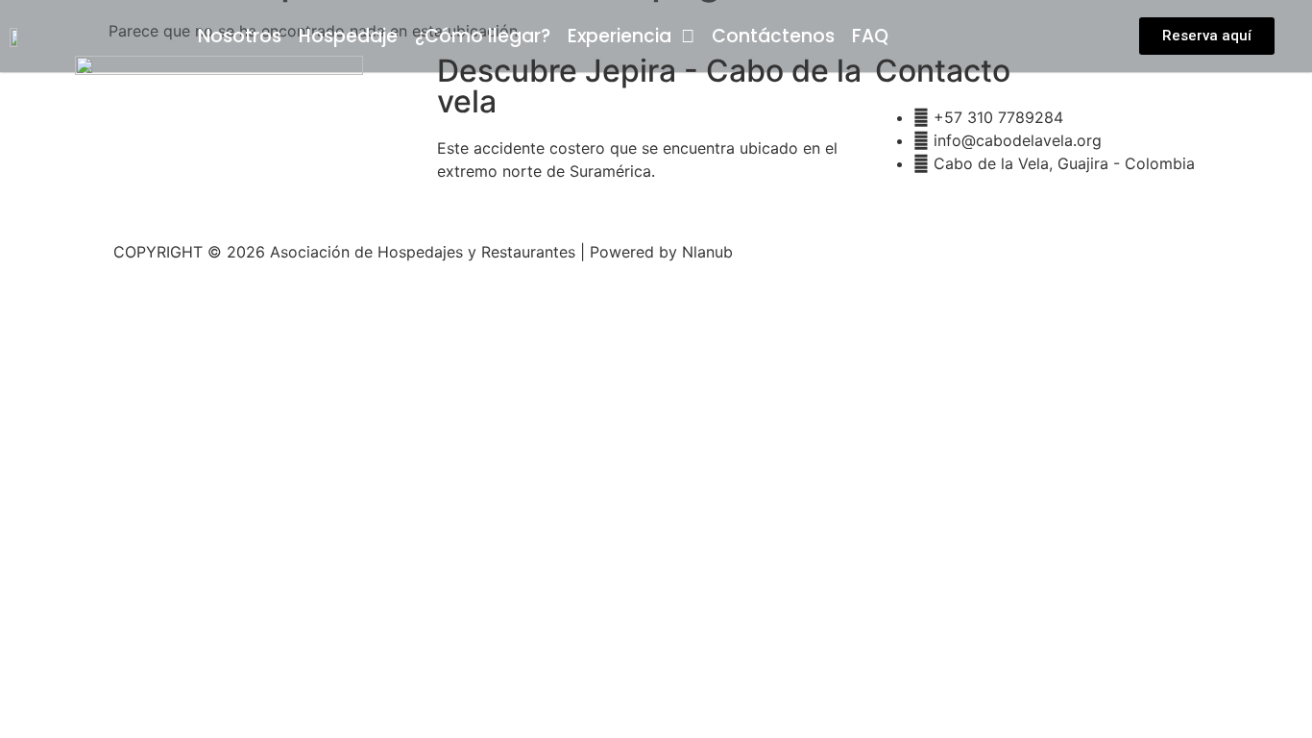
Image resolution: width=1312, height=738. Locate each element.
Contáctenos (773, 36)
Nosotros (239, 36)
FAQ (870, 36)
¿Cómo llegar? (482, 36)
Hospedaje (348, 36)
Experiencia (619, 36)
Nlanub (707, 251)
